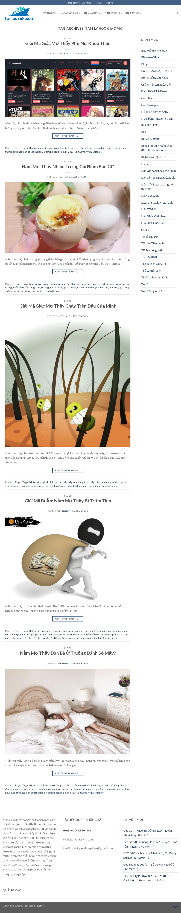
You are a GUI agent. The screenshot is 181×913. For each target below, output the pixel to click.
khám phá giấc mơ (87, 148)
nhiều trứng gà (59, 287)
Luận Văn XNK (91, 13)
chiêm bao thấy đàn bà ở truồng (45, 785)
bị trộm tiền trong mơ (40, 631)
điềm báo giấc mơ (75, 284)
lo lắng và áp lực (36, 486)
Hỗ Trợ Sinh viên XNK (154, 111)
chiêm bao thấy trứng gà (54, 284)
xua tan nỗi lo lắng (77, 638)
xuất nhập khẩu (94, 638)
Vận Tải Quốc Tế (151, 291)
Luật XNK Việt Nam (153, 216)
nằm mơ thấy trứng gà (26, 287)
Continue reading (68, 135)
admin (84, 53)
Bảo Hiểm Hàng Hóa (154, 50)
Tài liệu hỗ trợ (149, 236)
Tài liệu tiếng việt (151, 250)
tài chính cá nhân (41, 638)
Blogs (68, 38)
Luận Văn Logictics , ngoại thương (157, 187)
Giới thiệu (86, 2)
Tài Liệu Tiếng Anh (152, 243)
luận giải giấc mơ (34, 634)
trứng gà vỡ (37, 291)
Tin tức (98, 2)
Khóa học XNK (69, 13)
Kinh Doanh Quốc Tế (154, 157)
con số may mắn (69, 785)
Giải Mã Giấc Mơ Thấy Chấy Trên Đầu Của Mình (67, 305)
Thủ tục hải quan (151, 270)
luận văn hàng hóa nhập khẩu (158, 170)
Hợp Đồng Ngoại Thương (157, 118)
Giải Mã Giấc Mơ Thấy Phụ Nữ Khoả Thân (68, 43)
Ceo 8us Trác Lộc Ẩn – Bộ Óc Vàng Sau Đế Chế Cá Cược (148, 867)
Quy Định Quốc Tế (152, 222)
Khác (144, 132)
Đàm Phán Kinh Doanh (154, 91)
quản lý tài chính (24, 638)
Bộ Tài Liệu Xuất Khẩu (154, 77)
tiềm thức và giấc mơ (75, 151)
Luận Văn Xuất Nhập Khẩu (157, 202)
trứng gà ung (23, 291)
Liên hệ (109, 2)
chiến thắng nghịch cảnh (42, 482)
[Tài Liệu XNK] (20, 13)
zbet (175, 906)
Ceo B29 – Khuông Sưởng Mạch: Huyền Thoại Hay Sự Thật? (147, 833)
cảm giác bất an (59, 631)
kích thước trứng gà (111, 284)
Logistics (146, 164)
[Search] (177, 13)
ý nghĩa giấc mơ (94, 151)
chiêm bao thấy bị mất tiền (80, 631)
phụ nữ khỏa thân (21, 792)
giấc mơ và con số (52, 148)
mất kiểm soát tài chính (54, 634)
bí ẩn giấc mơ (36, 148)
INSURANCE (149, 125)
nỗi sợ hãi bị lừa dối (101, 634)
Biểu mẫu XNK (150, 57)
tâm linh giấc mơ (39, 792)
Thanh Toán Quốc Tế (154, 263)
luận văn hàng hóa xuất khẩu (158, 177)
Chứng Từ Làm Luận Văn (156, 84)
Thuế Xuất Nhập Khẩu (154, 277)
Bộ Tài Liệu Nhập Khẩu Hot (157, 71)
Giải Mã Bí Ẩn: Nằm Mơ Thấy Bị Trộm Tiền (68, 500)
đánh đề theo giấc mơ (115, 785)
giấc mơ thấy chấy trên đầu (67, 482)
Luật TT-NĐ (132, 13)
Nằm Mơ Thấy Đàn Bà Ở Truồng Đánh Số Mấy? (68, 653)
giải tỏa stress (21, 486)
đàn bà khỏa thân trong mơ (91, 785)
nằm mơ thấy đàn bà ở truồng (100, 789)
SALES (145, 229)
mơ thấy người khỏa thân (109, 148)
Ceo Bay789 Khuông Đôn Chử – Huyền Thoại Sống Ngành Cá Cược (150, 844)
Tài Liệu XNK (112, 13)
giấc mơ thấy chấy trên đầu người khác (101, 482)
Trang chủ (73, 2)
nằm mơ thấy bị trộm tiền (78, 634)
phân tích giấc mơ (36, 151)
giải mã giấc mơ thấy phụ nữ (71, 789)
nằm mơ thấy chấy (54, 486)
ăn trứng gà (36, 284)
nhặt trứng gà (44, 287)
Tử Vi (144, 284)
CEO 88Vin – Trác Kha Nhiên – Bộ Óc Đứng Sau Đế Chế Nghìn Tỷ (149, 855)
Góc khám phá (150, 105)
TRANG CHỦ (50, 13)
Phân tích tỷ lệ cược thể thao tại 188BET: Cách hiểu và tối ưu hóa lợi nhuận (148, 878)
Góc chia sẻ (148, 98)
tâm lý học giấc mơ (55, 151)
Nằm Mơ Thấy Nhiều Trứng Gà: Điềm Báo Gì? (68, 166)
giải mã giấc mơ (70, 148)
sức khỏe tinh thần (73, 486)
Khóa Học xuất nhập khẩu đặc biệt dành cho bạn (157, 148)
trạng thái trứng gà (113, 287)
